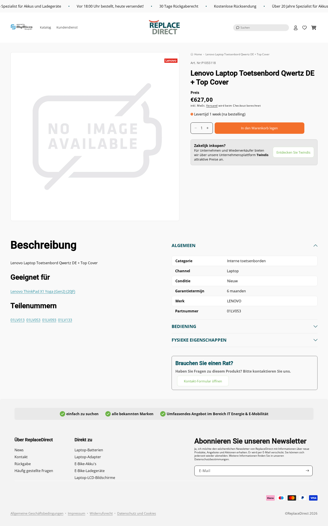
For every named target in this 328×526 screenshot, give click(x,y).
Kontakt (21, 456)
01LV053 (33, 320)
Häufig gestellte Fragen (34, 470)
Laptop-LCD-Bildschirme (95, 477)
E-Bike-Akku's (85, 463)
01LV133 (65, 320)
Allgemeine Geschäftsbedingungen (36, 513)
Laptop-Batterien (89, 450)
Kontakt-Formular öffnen (203, 381)
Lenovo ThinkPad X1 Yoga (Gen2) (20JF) (42, 291)
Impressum (76, 513)
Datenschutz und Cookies (136, 513)
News (19, 450)
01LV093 (49, 320)
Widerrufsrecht (101, 513)
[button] (261, 27)
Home (198, 54)
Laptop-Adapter (88, 456)
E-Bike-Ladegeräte (90, 470)
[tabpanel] (245, 314)
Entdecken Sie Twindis (293, 152)
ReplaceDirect (298, 513)
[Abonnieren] (307, 470)
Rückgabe (23, 463)
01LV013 (17, 320)
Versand (212, 105)
